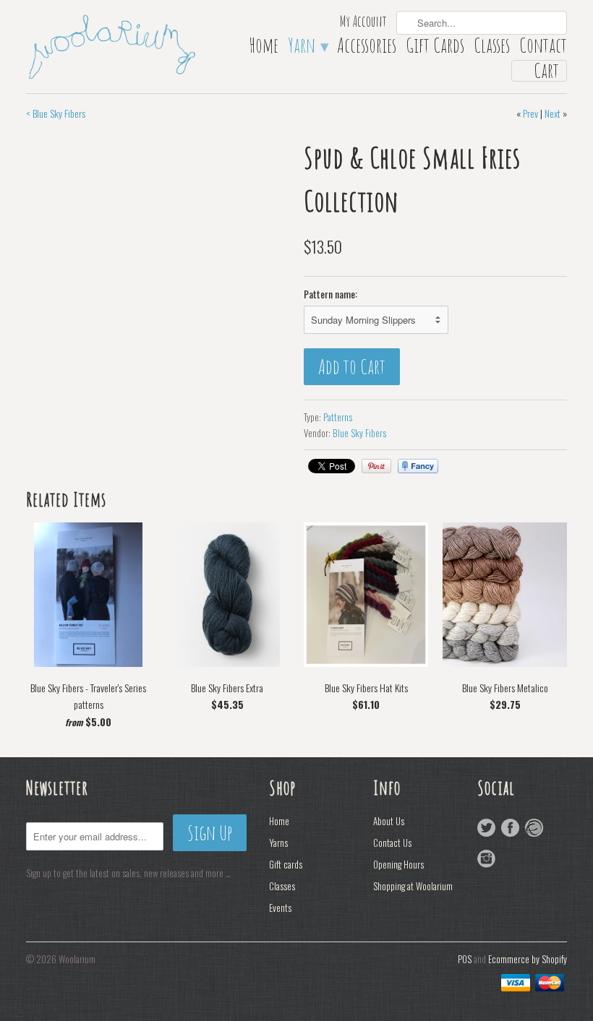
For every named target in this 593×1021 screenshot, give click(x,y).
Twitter (486, 828)
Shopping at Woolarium (413, 886)
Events (280, 907)
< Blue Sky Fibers (55, 113)
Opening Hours (398, 864)
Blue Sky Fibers (359, 433)
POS (465, 959)
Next (552, 113)
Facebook (510, 828)
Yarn (308, 48)
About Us (388, 821)
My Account (363, 22)
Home (263, 48)
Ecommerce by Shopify (527, 959)
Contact (543, 48)
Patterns (337, 417)
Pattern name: (330, 293)
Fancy (418, 466)
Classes (492, 48)
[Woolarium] (111, 45)
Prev (530, 113)
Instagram (486, 859)
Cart (546, 71)
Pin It (376, 466)
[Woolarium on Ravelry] (534, 828)
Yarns (278, 842)
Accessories (366, 48)
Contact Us (392, 842)
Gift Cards (435, 48)
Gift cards (285, 864)
